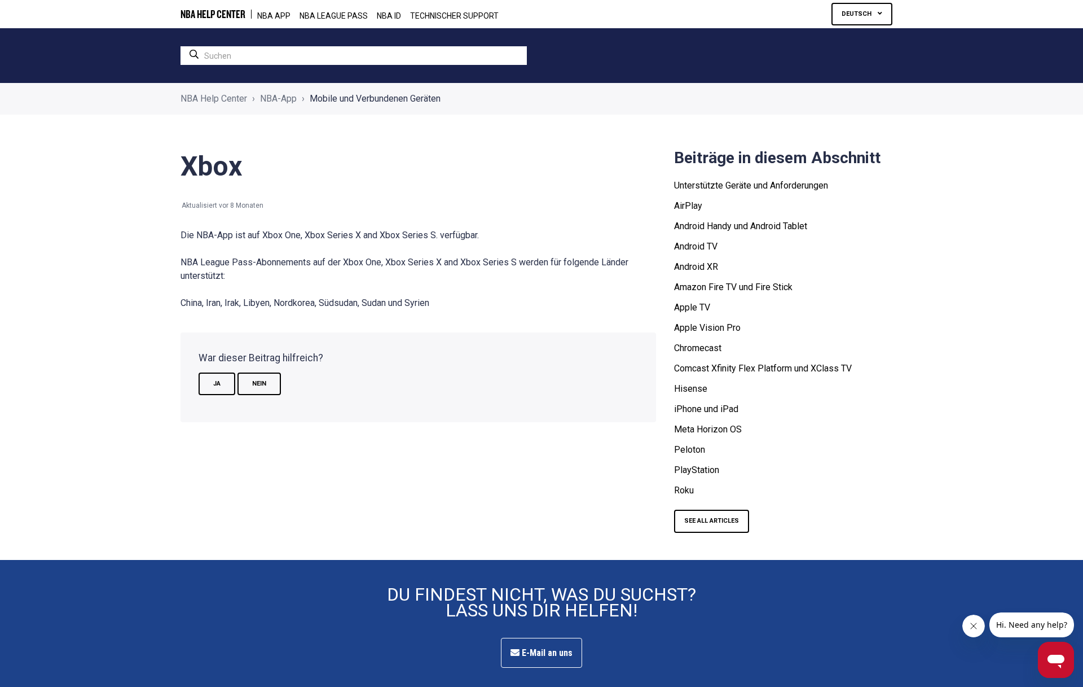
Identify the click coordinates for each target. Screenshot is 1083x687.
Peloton (689, 449)
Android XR (696, 266)
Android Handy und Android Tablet (740, 226)
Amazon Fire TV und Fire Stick (733, 287)
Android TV (695, 246)
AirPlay (688, 205)
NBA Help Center (213, 98)
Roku (684, 490)
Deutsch (857, 13)
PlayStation (696, 470)
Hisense (690, 388)
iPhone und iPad (706, 409)
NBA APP (273, 15)
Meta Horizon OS (708, 429)
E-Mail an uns (546, 652)
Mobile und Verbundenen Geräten (375, 98)
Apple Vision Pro (707, 327)
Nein (259, 383)
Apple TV (692, 307)
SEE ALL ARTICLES (711, 520)
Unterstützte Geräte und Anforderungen (751, 185)
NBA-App (278, 98)
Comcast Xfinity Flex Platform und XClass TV (763, 368)
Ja (217, 383)
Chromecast (697, 348)
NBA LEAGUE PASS (334, 15)
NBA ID (389, 15)
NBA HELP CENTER (212, 14)
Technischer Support (454, 15)
